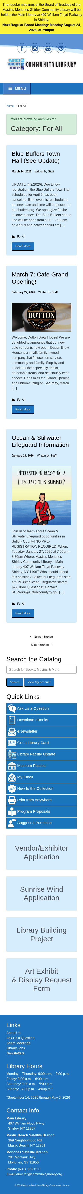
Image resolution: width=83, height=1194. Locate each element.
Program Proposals (33, 811)
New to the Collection (34, 788)
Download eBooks (32, 720)
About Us (13, 1033)
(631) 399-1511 (29, 1169)
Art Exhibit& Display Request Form (42, 980)
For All (21, 236)
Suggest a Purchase (34, 823)
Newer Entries (43, 636)
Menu (20, 88)
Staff (51, 171)
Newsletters (15, 1053)
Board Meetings (18, 1043)
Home (10, 105)
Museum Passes (31, 766)
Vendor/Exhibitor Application (41, 852)
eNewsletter (26, 731)
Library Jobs (15, 1048)
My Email (24, 777)
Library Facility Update (35, 754)
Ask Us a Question (32, 708)
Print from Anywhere (34, 800)
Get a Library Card (32, 743)
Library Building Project (41, 934)
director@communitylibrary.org (39, 1174)
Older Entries (40, 644)
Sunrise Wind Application (41, 893)
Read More (24, 246)
